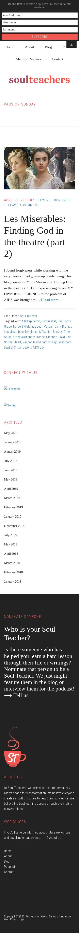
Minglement (32, 332)
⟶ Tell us (16, 695)
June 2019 (10, 470)
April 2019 (11, 488)
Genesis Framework (60, 916)
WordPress (10, 919)
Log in (21, 919)
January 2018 (12, 581)
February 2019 (13, 507)
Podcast (9, 867)
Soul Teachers (39, 79)
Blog (7, 861)
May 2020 (10, 433)
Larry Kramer (63, 326)
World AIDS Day (35, 347)
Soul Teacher (28, 316)
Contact (9, 872)
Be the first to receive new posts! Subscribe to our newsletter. (39, 5)
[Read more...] (52, 300)
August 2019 (12, 451)
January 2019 (12, 516)
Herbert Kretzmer (24, 326)
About (8, 856)
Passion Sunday (52, 332)
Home (8, 851)
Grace (8, 326)
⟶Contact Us (51, 838)
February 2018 (13, 572)
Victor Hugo (50, 342)
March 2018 (12, 563)
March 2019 (12, 498)
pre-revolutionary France (29, 337)
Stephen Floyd (55, 337)
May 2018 (10, 544)
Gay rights (64, 321)
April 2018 (11, 553)
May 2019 (10, 479)
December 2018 (14, 526)
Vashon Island (31, 342)
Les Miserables (14, 332)
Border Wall (49, 321)
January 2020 (12, 442)
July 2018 (10, 535)
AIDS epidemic (31, 321)
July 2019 (10, 461)
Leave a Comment (23, 205)
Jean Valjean (45, 326)
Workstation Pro (35, 916)
